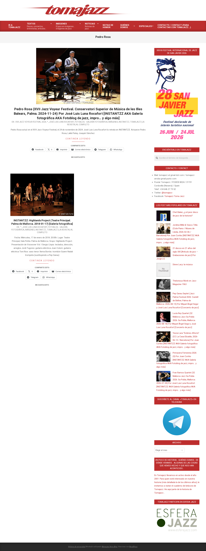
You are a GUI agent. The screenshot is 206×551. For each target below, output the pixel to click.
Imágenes (113, 122)
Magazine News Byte (109, 546)
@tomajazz (167, 192)
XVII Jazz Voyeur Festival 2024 (30, 122)
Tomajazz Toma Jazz (174, 196)
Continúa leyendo (78, 139)
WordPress (133, 546)
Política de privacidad (76, 546)
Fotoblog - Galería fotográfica (91, 122)
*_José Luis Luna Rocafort (60, 122)
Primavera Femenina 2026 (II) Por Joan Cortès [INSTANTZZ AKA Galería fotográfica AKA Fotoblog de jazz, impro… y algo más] (176, 360)
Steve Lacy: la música (183, 264)
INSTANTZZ (124, 122)
